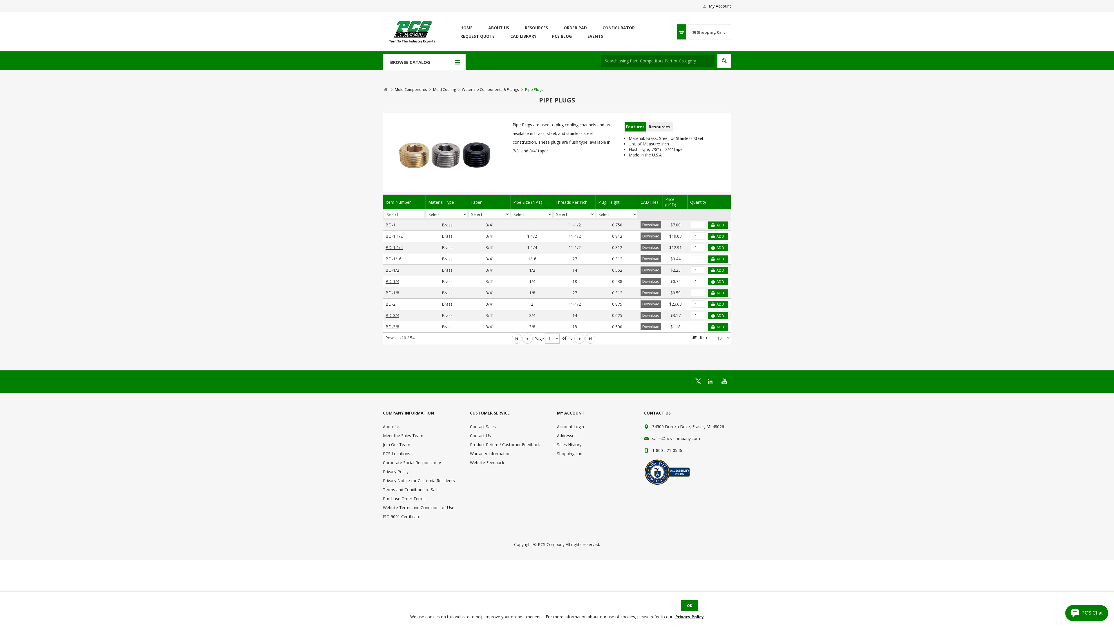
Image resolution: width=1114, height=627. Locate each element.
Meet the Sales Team (403, 435)
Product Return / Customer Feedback (505, 444)
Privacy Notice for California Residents (419, 480)
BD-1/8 (392, 293)
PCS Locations (396, 453)
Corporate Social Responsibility (412, 462)
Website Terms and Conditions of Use (418, 507)
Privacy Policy (395, 471)
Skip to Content (397, 3)
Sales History (569, 444)
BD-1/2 (392, 270)
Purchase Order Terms (404, 498)
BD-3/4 (392, 315)
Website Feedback (487, 462)
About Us (391, 426)
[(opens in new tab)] (698, 381)
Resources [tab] (659, 126)
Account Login (570, 426)
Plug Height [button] (609, 202)
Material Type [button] (441, 202)
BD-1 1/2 (394, 236)
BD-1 (390, 225)
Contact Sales (483, 426)
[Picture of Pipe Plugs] (445, 154)
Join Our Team (396, 444)
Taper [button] (476, 202)
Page (539, 338)
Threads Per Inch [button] (571, 202)
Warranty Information (490, 453)
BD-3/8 (392, 326)
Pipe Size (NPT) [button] (527, 202)
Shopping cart (570, 453)
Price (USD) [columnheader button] (670, 202)
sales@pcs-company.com (676, 438)
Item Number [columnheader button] (398, 202)
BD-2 (390, 304)
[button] (1086, 613)
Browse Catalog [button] (410, 62)
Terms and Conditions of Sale (411, 489)
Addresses (566, 435)
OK (689, 605)
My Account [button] (720, 6)
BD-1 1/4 (394, 247)
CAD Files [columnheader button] (650, 202)
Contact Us (480, 435)
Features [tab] (635, 126)
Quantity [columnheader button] (698, 202)
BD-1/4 (392, 281)
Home (386, 89)
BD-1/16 (394, 259)
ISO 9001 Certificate (401, 516)
